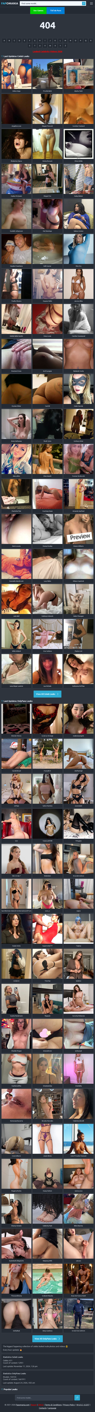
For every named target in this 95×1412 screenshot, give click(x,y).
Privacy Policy (69, 1405)
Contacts (43, 1408)
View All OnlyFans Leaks (46, 1339)
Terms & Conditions (53, 1405)
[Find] (84, 3)
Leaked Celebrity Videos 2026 (47, 51)
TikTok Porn (55, 11)
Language (52, 1408)
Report (34, 1405)
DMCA (40, 1405)
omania (9, 3)
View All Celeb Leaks (46, 694)
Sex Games (38, 11)
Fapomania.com (22, 1405)
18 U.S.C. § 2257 (82, 1405)
